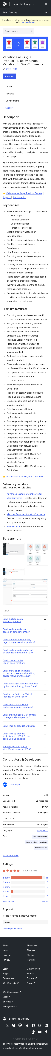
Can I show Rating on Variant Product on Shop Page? (17, 695)
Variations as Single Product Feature (24, 193)
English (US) (42, 830)
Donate (32, 978)
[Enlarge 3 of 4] (20, 571)
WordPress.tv (11, 983)
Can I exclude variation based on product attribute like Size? (18, 651)
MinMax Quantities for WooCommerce (26, 514)
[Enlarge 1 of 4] (20, 546)
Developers (8, 978)
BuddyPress (10, 1006)
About (6, 945)
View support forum (12, 928)
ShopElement (13, 526)
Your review (8, 901)
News (5, 950)
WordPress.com (12, 992)
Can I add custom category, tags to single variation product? (19, 641)
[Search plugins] (31, 31)
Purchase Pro (19, 197)
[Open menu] (46, 4)
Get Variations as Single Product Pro (24, 476)
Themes (31, 950)
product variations (40, 837)
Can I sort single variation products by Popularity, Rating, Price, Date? (20, 685)
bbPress (8, 1001)
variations (43, 842)
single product (31, 842)
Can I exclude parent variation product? (13, 620)
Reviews (10, 93)
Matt (6, 997)
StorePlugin (11, 68)
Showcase (32, 945)
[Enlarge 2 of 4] (44, 546)
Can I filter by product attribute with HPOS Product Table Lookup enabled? (17, 736)
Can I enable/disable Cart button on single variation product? (19, 716)
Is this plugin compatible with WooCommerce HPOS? (17, 747)
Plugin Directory (10, 12)
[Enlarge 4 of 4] (44, 581)
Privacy (6, 959)
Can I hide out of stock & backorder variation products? (18, 705)
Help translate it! (27, 22)
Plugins (30, 955)
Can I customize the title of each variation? (14, 661)
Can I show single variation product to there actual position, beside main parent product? (19, 673)
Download (9, 76)
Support (9, 107)
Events (30, 973)
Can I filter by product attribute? (19, 726)
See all (45, 901)
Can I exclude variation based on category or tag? (16, 630)
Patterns (31, 959)
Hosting (6, 955)
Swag (31, 983)
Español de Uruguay (19, 1018)
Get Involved (33, 968)
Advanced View (10, 855)
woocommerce (41, 848)
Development (12, 100)
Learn (5, 968)
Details (9, 86)
